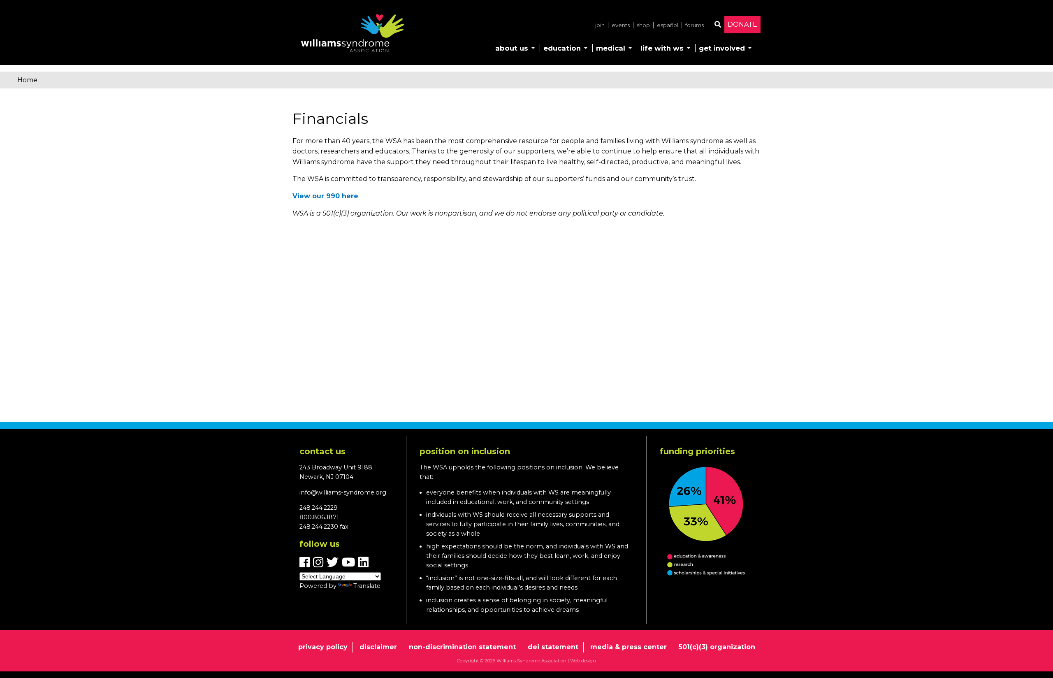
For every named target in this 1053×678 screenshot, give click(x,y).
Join (600, 25)
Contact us (322, 451)
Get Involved (722, 48)
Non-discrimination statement (462, 647)
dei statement (553, 647)
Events (621, 25)
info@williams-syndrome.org (342, 492)
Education (562, 48)
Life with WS (662, 48)
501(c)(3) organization (717, 647)
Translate (366, 586)
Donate (742, 24)
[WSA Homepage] (352, 35)
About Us (511, 48)
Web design (583, 661)
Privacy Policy (323, 647)
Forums (694, 25)
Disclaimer (378, 647)
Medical (610, 48)
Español (667, 25)
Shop (643, 25)
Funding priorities (697, 451)
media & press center (628, 647)
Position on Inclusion (465, 451)
